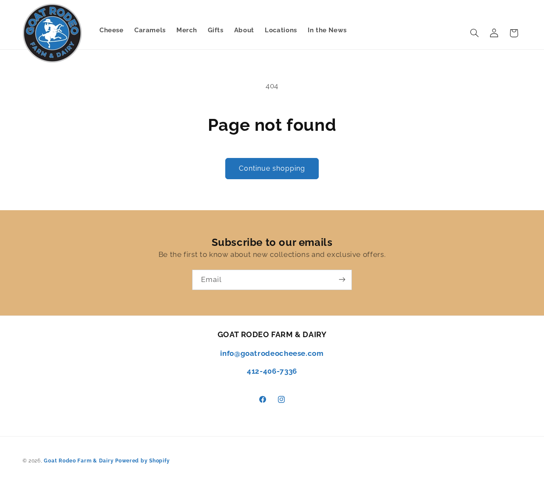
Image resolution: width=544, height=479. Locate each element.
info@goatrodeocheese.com (271, 353)
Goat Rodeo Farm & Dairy (78, 461)
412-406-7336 (272, 371)
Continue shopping (272, 168)
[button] (474, 33)
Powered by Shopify (142, 461)
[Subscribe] (342, 279)
